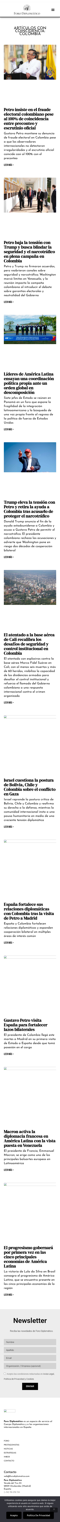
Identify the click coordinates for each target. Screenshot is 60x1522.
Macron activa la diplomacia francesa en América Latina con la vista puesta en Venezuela (30, 1138)
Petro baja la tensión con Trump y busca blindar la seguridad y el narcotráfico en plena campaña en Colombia (29, 252)
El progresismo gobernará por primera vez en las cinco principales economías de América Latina (28, 1257)
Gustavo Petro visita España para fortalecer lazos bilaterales (25, 1024)
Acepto (14, 1515)
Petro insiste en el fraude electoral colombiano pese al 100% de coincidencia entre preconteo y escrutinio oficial (29, 119)
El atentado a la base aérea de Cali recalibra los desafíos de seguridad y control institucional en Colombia (29, 644)
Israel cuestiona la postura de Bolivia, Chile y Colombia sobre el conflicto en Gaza (30, 787)
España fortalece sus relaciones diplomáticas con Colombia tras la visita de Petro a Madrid (29, 911)
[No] (54, 1510)
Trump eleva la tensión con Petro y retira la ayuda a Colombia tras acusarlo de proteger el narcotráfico (29, 509)
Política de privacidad (38, 1515)
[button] (52, 9)
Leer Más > (9, 165)
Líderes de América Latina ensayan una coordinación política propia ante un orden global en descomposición (29, 383)
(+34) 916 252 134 (12, 1492)
